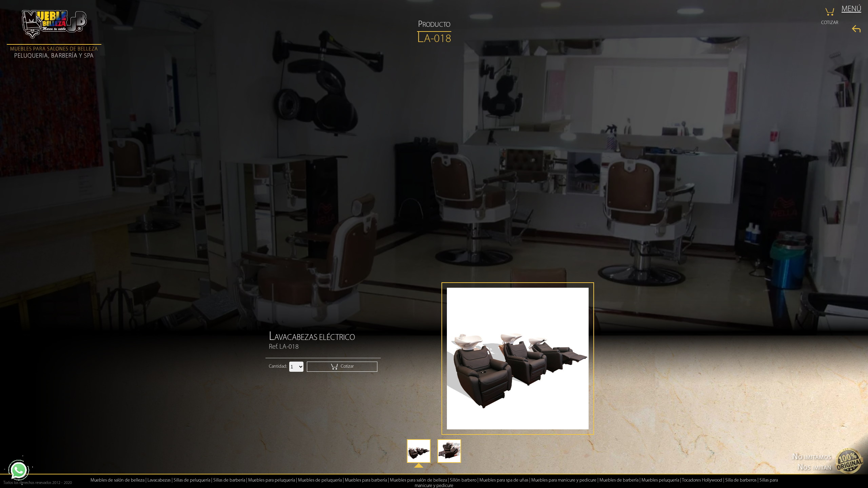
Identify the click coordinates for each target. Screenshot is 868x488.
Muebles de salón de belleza (117, 480)
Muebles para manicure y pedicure (563, 480)
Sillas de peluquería (192, 480)
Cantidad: (278, 366)
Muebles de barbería (618, 480)
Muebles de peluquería (320, 480)
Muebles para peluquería (271, 480)
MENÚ (851, 9)
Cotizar (347, 366)
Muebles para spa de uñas (503, 480)
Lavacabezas (159, 480)
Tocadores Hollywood (702, 480)
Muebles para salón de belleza (418, 480)
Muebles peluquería (660, 480)
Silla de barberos (740, 480)
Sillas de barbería (229, 480)
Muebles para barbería (366, 480)
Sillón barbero (463, 480)
